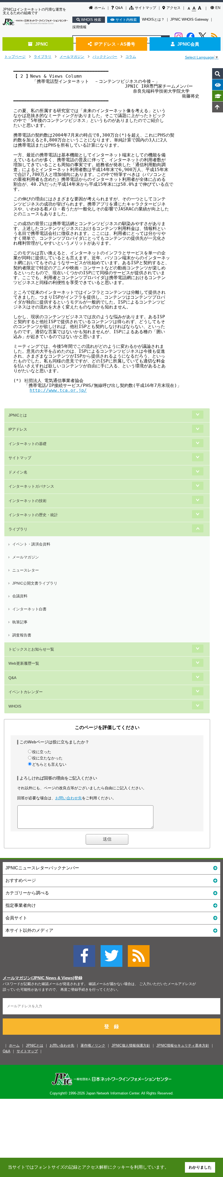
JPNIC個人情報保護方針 (131, 1045)
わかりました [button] (200, 1167)
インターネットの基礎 (27, 443)
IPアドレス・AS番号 (114, 44)
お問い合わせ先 (68, 798)
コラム (130, 57)
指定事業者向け (20, 905)
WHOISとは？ (153, 19)
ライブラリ (42, 57)
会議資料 (19, 596)
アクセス (173, 8)
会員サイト (16, 918)
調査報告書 (21, 635)
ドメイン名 (17, 472)
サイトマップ (145, 8)
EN (217, 8)
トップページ (15, 57)
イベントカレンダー (25, 692)
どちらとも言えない (49, 764)
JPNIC (41, 44)
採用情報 (79, 27)
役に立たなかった (47, 758)
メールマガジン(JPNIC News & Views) (38, 978)
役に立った (41, 752)
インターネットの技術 (27, 500)
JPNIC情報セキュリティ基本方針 (182, 1045)
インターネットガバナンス (31, 486)
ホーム (99, 8)
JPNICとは (17, 415)
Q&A (119, 8)
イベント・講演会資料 (31, 544)
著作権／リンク (92, 1045)
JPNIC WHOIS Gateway (189, 19)
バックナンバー (104, 57)
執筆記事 (19, 622)
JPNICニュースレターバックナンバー (42, 868)
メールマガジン (72, 57)
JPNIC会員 (188, 44)
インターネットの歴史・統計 (33, 515)
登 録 (111, 1026)
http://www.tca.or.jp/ (58, 390)
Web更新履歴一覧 (23, 663)
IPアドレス (17, 429)
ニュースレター (25, 570)
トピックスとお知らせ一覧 (31, 649)
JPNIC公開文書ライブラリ (34, 583)
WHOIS (14, 706)
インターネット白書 (29, 609)
